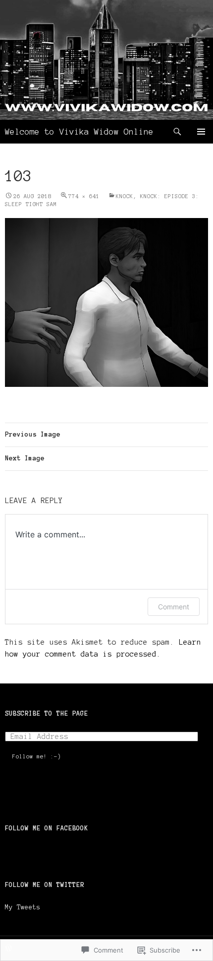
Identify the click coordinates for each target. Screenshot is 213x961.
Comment (173, 606)
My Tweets (23, 907)
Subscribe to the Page (46, 713)
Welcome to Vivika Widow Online (79, 131)
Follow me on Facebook (46, 828)
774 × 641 (84, 196)
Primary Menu (201, 132)
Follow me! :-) (36, 756)
